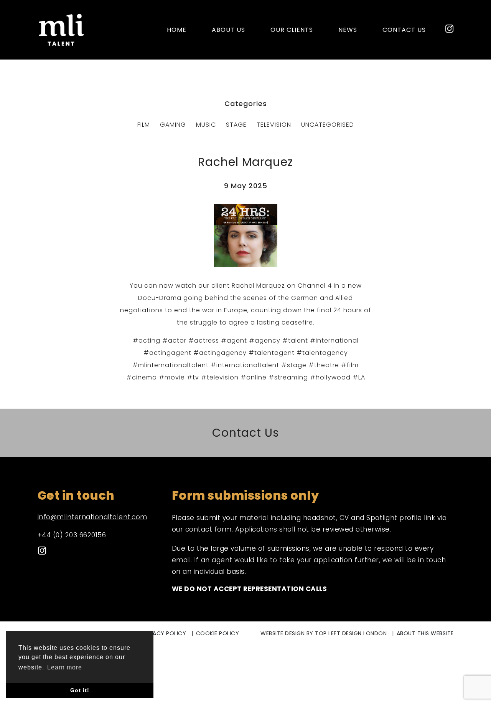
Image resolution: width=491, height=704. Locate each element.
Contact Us (245, 432)
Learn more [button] (64, 667)
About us (228, 29)
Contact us (404, 29)
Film (143, 124)
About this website (425, 633)
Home (176, 29)
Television (274, 124)
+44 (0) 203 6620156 (72, 535)
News (347, 29)
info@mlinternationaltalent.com (92, 517)
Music (206, 124)
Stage (236, 124)
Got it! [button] (79, 690)
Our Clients (291, 29)
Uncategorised (327, 124)
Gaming (173, 124)
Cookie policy (217, 633)
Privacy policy (163, 633)
